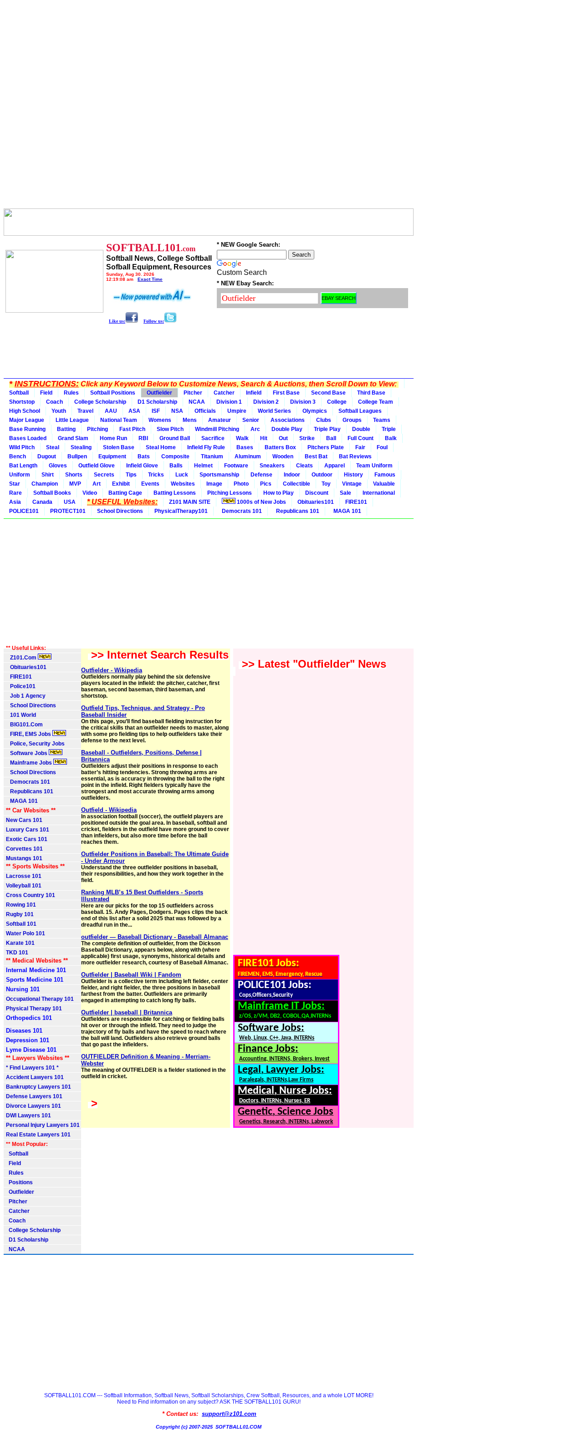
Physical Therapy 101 (34, 1008)
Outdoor (322, 475)
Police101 (21, 686)
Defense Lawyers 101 (34, 1096)
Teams (381, 420)
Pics (265, 484)
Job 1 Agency (26, 696)
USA (70, 502)
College (337, 402)
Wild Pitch (22, 447)
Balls (176, 465)
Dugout (46, 456)
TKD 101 (17, 952)
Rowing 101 (21, 905)
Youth (58, 411)
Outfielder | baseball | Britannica (126, 1012)
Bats (144, 456)
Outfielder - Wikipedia (111, 670)
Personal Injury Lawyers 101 (43, 1125)
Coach (54, 402)
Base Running (27, 429)
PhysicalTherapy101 (181, 511)
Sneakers (272, 465)
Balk (391, 438)
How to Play (278, 493)
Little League (72, 420)
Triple (389, 429)
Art (96, 484)
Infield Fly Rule (206, 447)
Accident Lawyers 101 (35, 1077)
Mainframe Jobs (29, 763)
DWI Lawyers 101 (28, 1115)
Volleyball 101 (23, 885)
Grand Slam (73, 438)
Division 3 (303, 402)
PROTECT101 (68, 511)
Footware (236, 465)
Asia (15, 502)
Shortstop (22, 402)
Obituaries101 (315, 502)
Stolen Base (118, 447)
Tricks (156, 475)
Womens (159, 420)
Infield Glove (142, 465)
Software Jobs (27, 753)
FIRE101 (356, 502)
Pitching (97, 429)
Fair (360, 447)
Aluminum (248, 456)
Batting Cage (125, 493)
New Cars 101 (24, 820)
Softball (19, 393)
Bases (244, 447)
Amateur (219, 420)
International (379, 493)
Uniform (19, 475)
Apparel (334, 465)
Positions (19, 1182)
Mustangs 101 (24, 858)
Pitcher (193, 393)
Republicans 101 (296, 511)
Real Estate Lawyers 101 (38, 1134)
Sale (345, 493)
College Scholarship (100, 402)
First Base (286, 393)
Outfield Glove (96, 465)
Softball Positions (112, 393)
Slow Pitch (170, 429)
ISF (156, 411)
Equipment (112, 456)
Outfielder (159, 393)
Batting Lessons (174, 493)
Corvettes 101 (24, 849)
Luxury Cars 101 (27, 830)
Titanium (212, 456)
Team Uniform (374, 465)
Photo (241, 484)
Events (150, 484)
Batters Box (280, 447)
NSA (177, 411)
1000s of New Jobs (260, 502)
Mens (190, 420)
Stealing (81, 447)
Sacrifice (213, 438)
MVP (75, 484)
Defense (261, 475)
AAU (111, 411)
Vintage (352, 484)
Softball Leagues (360, 411)
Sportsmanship (219, 475)
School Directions (120, 511)
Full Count (360, 438)
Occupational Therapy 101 (40, 999)
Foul (382, 447)
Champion (44, 484)
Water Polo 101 (25, 933)
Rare (15, 493)
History (353, 475)
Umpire (236, 411)
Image (214, 484)
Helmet (203, 465)
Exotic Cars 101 (26, 839)
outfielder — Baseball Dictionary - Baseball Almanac (154, 936)
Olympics (314, 411)
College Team (375, 402)
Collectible (296, 484)
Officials (205, 411)
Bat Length (23, 465)
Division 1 (229, 402)
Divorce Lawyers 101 (33, 1106)
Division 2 (266, 402)
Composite (175, 456)
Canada (42, 502)
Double (361, 429)
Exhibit (121, 484)
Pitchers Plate (325, 447)
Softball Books (52, 493)
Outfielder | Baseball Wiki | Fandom (131, 974)
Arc (255, 429)
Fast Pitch (132, 429)
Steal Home (161, 447)
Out (283, 438)
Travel (85, 411)
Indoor (292, 475)
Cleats (304, 465)
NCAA (197, 402)
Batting (66, 429)
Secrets (104, 475)
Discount (316, 493)
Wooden (282, 456)
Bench (17, 456)
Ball (331, 438)
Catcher (224, 393)
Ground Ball (174, 438)
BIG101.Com (24, 724)
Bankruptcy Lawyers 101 (38, 1087)
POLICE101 (24, 511)
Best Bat (316, 456)
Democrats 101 (240, 511)
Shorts (73, 475)
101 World (21, 715)
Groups (352, 420)
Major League (26, 420)
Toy (326, 484)
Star (14, 484)
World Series (274, 411)
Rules (71, 393)
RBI (143, 438)
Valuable (384, 484)
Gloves (58, 465)
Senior (250, 420)
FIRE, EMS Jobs (29, 734)
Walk (242, 438)
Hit (263, 438)
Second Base (328, 393)
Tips (131, 475)
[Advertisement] (209, 106)
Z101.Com (22, 657)
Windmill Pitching (217, 429)
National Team (118, 420)
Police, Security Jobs (36, 743)
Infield (253, 393)
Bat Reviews (355, 456)
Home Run (113, 438)
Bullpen (77, 456)
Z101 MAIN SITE (189, 502)
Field (46, 393)
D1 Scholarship (157, 402)
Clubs (323, 420)
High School (24, 411)
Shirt (47, 475)
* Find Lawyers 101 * (32, 1068)
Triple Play (327, 429)
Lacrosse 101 (23, 876)
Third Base (371, 393)
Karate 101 (20, 943)
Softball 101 (21, 924)
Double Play (286, 429)
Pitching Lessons (229, 493)
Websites (183, 484)
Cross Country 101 (30, 895)
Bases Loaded (27, 438)
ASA (134, 411)
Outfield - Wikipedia (109, 809)
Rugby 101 (20, 914)
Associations (288, 420)
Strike (307, 438)
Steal (52, 447)
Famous (384, 475)
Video (89, 493)
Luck (181, 475)
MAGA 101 (346, 511)
